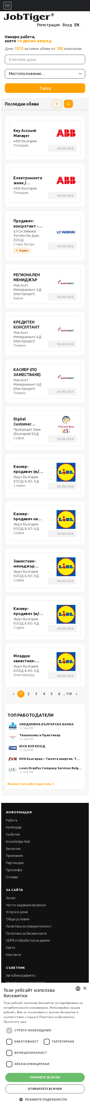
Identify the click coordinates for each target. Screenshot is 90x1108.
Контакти (13, 955)
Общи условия (17, 919)
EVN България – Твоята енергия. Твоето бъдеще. (50, 759)
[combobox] (78, 988)
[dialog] (45, 1045)
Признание (14, 856)
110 (69, 694)
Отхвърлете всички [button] (45, 1089)
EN (76, 25)
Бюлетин (13, 849)
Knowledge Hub (18, 841)
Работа (11, 820)
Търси (45, 88)
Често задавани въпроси (26, 905)
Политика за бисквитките (26, 933)
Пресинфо (14, 870)
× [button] (84, 988)
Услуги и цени (17, 912)
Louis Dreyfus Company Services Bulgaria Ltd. (50, 768)
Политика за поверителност (29, 926)
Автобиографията (20, 975)
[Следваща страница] (76, 694)
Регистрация (48, 25)
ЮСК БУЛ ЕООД (32, 746)
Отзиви (12, 877)
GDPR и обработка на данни (28, 940)
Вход (67, 25)
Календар (14, 827)
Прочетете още (15, 1022)
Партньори (15, 863)
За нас (11, 898)
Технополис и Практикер (39, 735)
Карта (10, 947)
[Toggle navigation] (7, 5)
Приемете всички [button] (45, 1077)
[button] (45, 1100)
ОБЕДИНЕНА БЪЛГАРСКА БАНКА (46, 724)
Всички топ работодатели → (31, 783)
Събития (13, 834)
